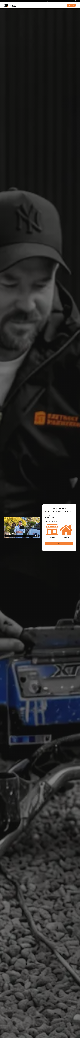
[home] (34, 5)
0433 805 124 (71, 5)
